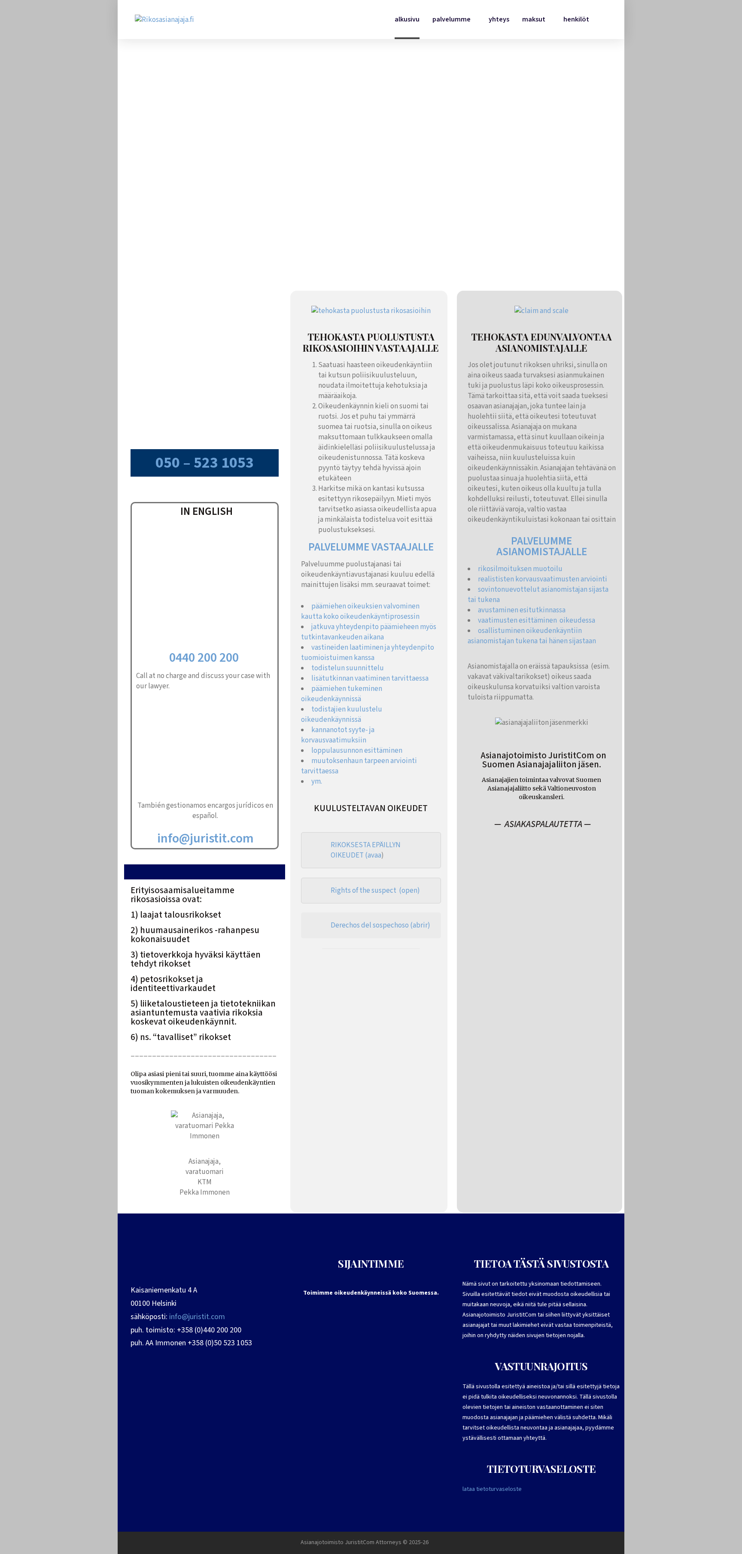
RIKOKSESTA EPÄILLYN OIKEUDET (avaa (366, 850)
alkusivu (407, 19)
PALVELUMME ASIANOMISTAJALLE (541, 546)
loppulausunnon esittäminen (356, 750)
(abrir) (420, 925)
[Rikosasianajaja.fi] (164, 19)
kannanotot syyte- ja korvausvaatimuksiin (337, 735)
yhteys (499, 19)
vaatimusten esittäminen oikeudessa (536, 620)
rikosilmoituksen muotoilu (520, 569)
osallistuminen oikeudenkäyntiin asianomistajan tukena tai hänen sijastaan (532, 636)
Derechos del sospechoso (370, 925)
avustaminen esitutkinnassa (522, 610)
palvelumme (451, 19)
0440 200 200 (205, 657)
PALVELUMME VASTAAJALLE (371, 547)
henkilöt (576, 19)
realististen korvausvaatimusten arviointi (542, 579)
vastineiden (330, 647)
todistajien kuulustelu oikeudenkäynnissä (341, 714)
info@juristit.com (205, 838)
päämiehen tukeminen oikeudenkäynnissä (341, 694)
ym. (317, 781)
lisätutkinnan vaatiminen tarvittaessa (370, 678)
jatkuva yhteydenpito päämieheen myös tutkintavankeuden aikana (368, 632)
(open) (409, 890)
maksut (533, 19)
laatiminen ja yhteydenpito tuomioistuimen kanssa (367, 652)
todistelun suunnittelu (347, 668)
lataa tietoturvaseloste (492, 1489)
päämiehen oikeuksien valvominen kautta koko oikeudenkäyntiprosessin (360, 611)
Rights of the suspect (363, 890)
